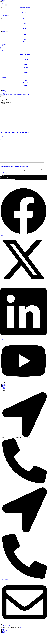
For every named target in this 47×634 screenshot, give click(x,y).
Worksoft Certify (14, 129)
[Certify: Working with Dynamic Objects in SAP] (22, 162)
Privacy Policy (21, 627)
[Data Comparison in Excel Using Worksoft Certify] (22, 127)
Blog (3, 129)
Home (3, 50)
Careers (6, 91)
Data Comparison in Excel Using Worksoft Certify (15, 132)
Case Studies (4, 630)
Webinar (3, 631)
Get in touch (2, 93)
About (3, 90)
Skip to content (2, 0)
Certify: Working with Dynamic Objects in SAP (14, 166)
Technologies (4, 62)
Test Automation (7, 129)
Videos (3, 632)
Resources (4, 77)
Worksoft (6, 164)
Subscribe (13, 179)
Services (3, 51)
